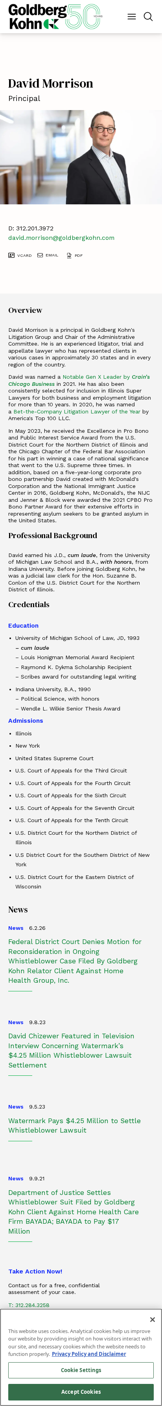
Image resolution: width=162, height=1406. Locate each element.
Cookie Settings (81, 1370)
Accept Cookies (81, 1391)
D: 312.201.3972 (30, 228)
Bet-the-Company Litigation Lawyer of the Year (77, 411)
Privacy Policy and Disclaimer (89, 1353)
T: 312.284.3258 (29, 1305)
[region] (81, 1357)
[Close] (152, 1319)
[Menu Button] (131, 16)
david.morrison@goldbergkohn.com (61, 237)
